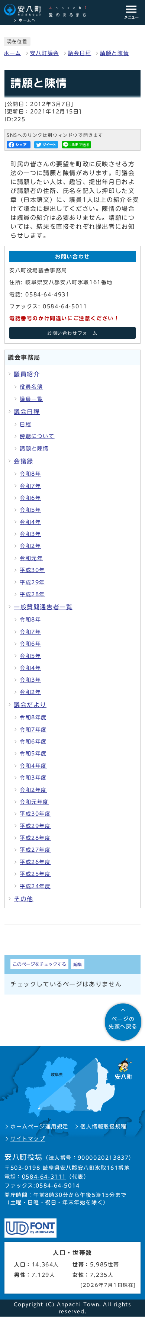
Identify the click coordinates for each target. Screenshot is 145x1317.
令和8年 (30, 473)
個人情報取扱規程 (103, 1126)
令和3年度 (33, 777)
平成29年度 (35, 826)
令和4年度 (33, 765)
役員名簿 (31, 386)
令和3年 (30, 534)
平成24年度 (35, 886)
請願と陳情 (114, 53)
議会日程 (79, 53)
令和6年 (30, 498)
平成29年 (32, 582)
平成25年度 (35, 874)
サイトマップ (27, 1138)
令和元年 (31, 558)
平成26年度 (35, 862)
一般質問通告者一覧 (43, 607)
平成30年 (32, 570)
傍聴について (37, 436)
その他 (23, 899)
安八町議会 (44, 53)
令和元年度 (34, 801)
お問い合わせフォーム (72, 333)
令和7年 (30, 486)
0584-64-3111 (44, 1176)
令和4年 (30, 522)
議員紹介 (27, 374)
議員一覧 (31, 399)
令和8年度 (33, 717)
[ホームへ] (48, 10)
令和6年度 (33, 741)
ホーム (12, 53)
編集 (77, 964)
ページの (123, 1022)
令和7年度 (33, 729)
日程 (25, 424)
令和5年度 (33, 753)
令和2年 (30, 546)
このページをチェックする (39, 964)
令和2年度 (33, 790)
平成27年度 (35, 849)
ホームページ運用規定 (39, 1126)
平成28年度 (35, 838)
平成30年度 (35, 813)
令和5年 (30, 510)
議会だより (30, 705)
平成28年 (32, 594)
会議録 (23, 461)
